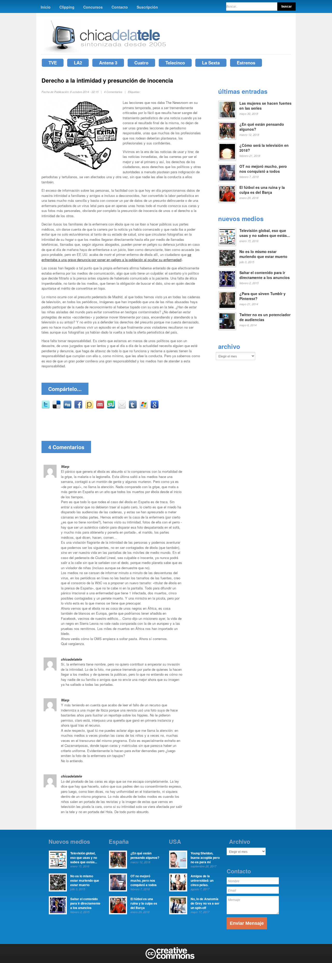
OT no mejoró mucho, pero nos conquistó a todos (263, 169)
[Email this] (122, 407)
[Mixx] (100, 407)
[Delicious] (56, 407)
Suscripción (147, 7)
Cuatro (141, 62)
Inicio (46, 7)
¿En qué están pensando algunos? (261, 127)
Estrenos (246, 62)
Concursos (93, 7)
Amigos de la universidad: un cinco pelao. (202, 880)
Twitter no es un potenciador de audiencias (264, 317)
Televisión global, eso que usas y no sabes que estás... (264, 233)
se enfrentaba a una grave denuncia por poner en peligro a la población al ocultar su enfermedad (116, 257)
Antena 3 (108, 62)
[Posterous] (89, 407)
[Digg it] (67, 407)
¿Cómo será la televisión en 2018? (264, 148)
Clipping (66, 7)
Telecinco (175, 62)
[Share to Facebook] (78, 407)
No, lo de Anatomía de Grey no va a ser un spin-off (205, 903)
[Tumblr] (133, 407)
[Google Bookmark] (154, 407)
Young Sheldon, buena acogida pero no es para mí (205, 857)
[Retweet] (46, 407)
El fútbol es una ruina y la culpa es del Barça (262, 190)
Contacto (120, 7)
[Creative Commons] (170, 958)
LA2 (78, 62)
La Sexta (211, 62)
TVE (53, 62)
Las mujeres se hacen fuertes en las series (265, 106)
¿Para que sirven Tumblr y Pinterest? (262, 296)
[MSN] (144, 407)
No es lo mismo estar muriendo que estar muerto (263, 254)
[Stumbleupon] (111, 407)
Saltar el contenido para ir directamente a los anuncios (264, 275)
